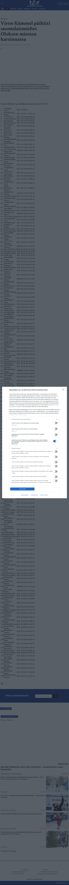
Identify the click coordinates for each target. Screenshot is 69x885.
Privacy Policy (44, 495)
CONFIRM (22, 489)
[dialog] (34, 442)
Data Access (34, 495)
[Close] (63, 390)
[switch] (55, 423)
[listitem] (34, 419)
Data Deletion (25, 495)
